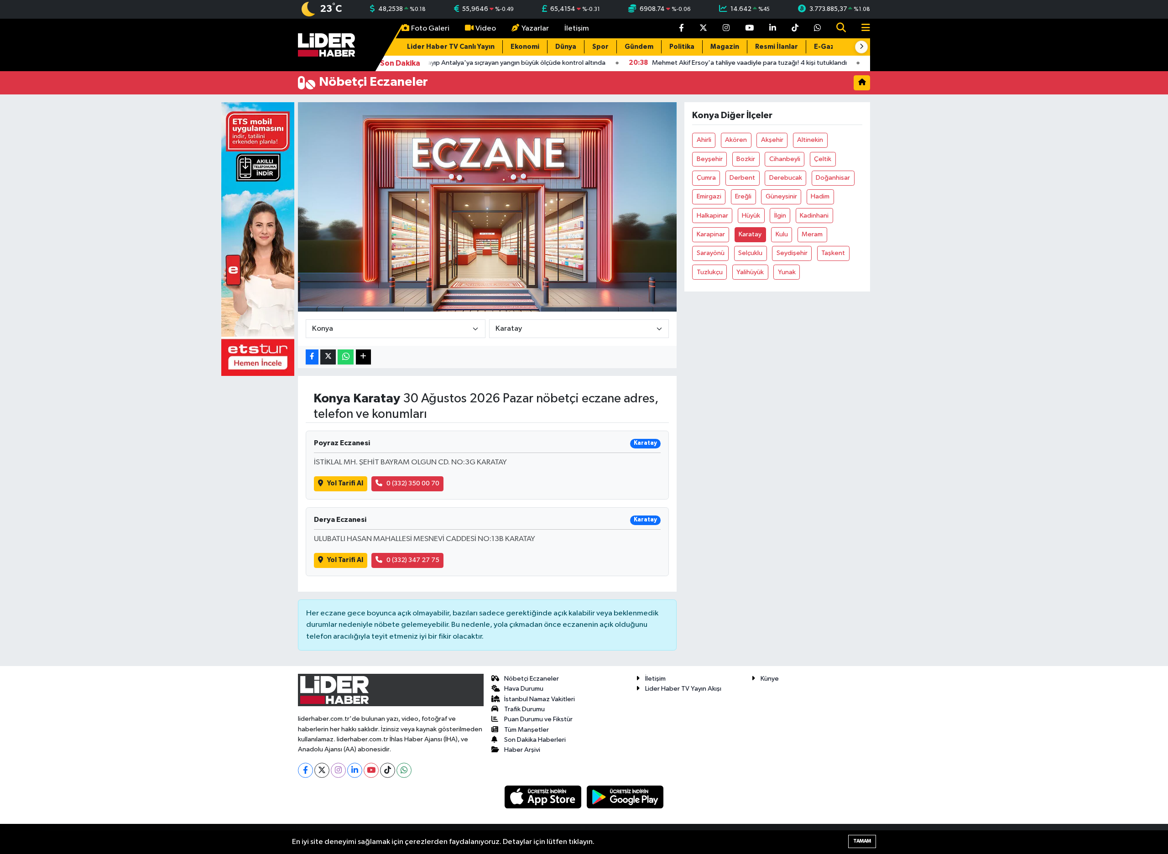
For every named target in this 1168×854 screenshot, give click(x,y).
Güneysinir (781, 196)
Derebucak (785, 177)
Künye (770, 678)
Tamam (862, 841)
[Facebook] (305, 770)
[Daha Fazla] (363, 357)
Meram (812, 234)
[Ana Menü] (862, 28)
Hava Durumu (523, 688)
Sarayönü (711, 253)
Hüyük (751, 215)
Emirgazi (709, 196)
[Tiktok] (387, 770)
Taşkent (833, 253)
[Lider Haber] (326, 44)
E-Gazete (830, 46)
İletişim (576, 28)
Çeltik (822, 159)
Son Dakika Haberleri (535, 739)
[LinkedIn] (354, 770)
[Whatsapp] (404, 770)
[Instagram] (338, 770)
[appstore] (544, 797)
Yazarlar (535, 28)
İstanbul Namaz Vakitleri (539, 699)
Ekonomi (525, 46)
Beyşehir (710, 159)
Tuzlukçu (710, 272)
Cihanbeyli (784, 159)
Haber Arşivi (522, 749)
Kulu (782, 234)
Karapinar (711, 234)
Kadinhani (814, 215)
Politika (681, 46)
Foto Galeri (430, 28)
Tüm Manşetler (526, 729)
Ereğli (743, 196)
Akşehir (772, 139)
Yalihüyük (750, 272)
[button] (861, 47)
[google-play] (625, 797)
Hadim (820, 196)
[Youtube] (371, 770)
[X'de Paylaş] (328, 357)
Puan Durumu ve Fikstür (538, 719)
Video (485, 28)
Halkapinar (712, 215)
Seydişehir (792, 253)
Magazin (724, 46)
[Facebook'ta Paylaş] (312, 357)
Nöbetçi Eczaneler (531, 678)
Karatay (750, 234)
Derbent (742, 177)
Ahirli (704, 139)
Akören (736, 139)
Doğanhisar (833, 177)
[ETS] (257, 239)
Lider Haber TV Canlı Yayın (451, 46)
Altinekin (810, 139)
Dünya (565, 46)
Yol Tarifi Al (345, 483)
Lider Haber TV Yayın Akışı (683, 688)
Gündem (639, 46)
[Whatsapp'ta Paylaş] (346, 357)
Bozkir (745, 159)
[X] (321, 770)
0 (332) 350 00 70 (412, 483)
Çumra (706, 177)
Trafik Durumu (524, 709)
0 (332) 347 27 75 (412, 560)
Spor (600, 46)
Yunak (787, 272)
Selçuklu (750, 253)
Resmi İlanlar (776, 46)
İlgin (780, 215)
